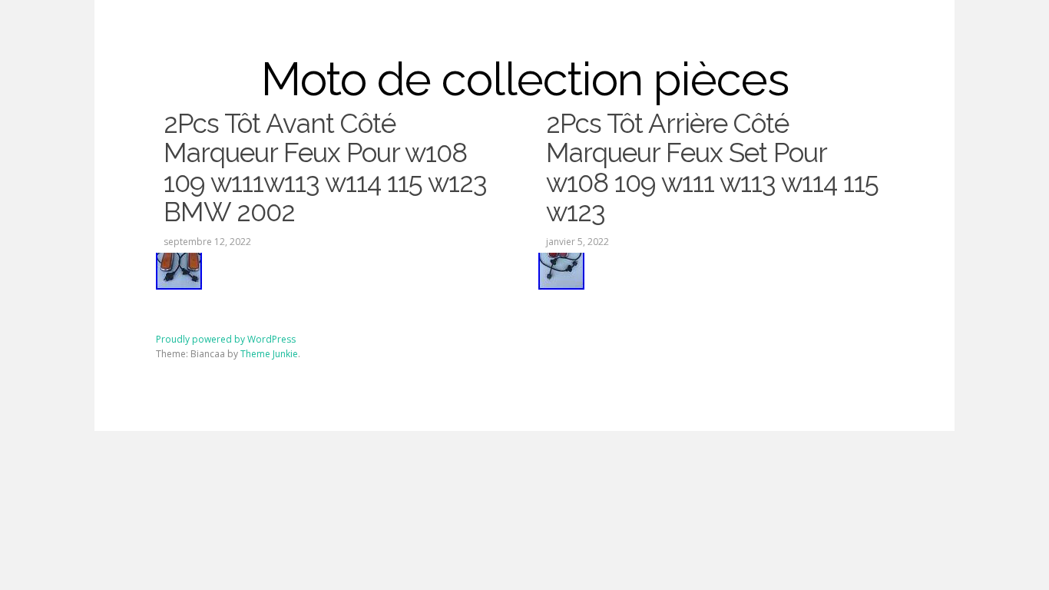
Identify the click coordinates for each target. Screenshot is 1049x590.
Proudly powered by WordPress (226, 339)
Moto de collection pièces (525, 79)
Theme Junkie (269, 353)
